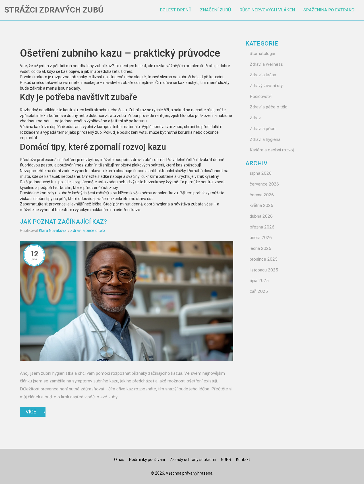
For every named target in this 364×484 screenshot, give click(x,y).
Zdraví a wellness (266, 64)
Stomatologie (262, 53)
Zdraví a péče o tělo (87, 230)
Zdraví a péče (263, 128)
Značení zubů (215, 10)
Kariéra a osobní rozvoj (272, 150)
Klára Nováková (53, 230)
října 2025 (259, 280)
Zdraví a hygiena (265, 139)
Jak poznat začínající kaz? (63, 221)
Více (31, 412)
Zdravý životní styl (267, 85)
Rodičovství (261, 96)
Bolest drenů (175, 10)
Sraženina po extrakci (329, 10)
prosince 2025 (264, 259)
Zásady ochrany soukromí (193, 459)
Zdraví (255, 117)
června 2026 (262, 194)
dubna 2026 (261, 216)
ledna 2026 (260, 248)
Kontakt (243, 459)
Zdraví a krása (263, 74)
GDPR (226, 459)
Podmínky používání (147, 459)
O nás (119, 459)
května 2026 (261, 205)
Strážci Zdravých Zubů (53, 10)
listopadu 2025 (264, 270)
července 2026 (264, 184)
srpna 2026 (261, 173)
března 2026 (262, 227)
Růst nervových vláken (267, 10)
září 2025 (259, 291)
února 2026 (261, 237)
